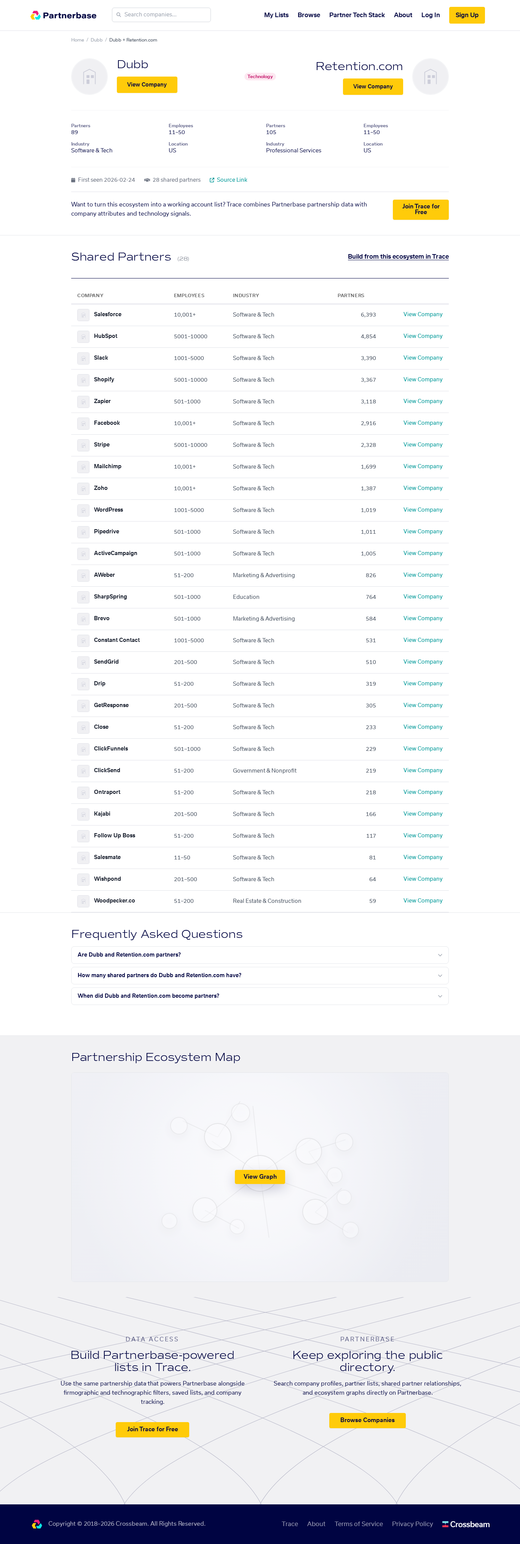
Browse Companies (367, 1420)
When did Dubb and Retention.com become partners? (148, 996)
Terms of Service (359, 1524)
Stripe (102, 445)
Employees (181, 125)
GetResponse (111, 705)
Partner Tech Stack (357, 15)
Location (178, 144)
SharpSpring (110, 597)
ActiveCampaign (115, 553)
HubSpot (105, 336)
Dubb (97, 40)
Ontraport (107, 792)
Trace (290, 1524)
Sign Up (467, 15)
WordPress (108, 510)
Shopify (104, 379)
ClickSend (107, 770)
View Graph (260, 1177)
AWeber (104, 575)
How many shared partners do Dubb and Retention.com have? (159, 975)
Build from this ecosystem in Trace (398, 257)
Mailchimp (107, 466)
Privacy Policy (412, 1524)
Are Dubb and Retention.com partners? (129, 955)
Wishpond (107, 879)
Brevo (102, 618)
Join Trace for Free (421, 209)
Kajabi (102, 814)
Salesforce (107, 314)
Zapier (102, 401)
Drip (99, 683)
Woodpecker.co (114, 901)
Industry (80, 144)
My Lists (276, 15)
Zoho (101, 488)
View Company (147, 85)
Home (77, 40)
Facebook (107, 423)
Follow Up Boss (114, 835)
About (403, 15)
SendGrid (106, 662)
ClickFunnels (111, 749)
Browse (309, 15)
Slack (101, 358)
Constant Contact (117, 640)
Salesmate (107, 857)
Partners (80, 125)
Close (101, 727)
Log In (430, 15)
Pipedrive (106, 531)
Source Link (231, 180)
